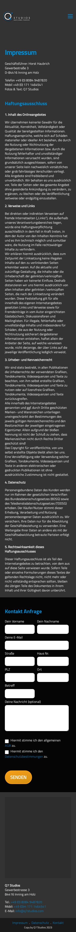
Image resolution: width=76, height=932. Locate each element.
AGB (8, 745)
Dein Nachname (48, 621)
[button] (70, 16)
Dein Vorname (14, 621)
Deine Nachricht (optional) (23, 701)
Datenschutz (40, 922)
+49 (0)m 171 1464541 (30, 906)
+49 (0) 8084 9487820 (26, 902)
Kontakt (58, 922)
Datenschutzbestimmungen (24, 756)
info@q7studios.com (29, 910)
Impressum (20, 922)
